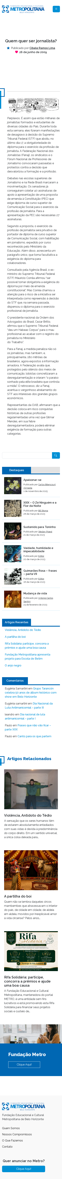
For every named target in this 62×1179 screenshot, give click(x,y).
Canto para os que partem (34, 736)
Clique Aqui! (24, 1064)
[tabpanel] (31, 544)
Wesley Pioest (45, 531)
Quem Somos (11, 1128)
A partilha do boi (15, 636)
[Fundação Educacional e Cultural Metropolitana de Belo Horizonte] (23, 8)
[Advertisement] (31, 26)
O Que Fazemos (12, 1140)
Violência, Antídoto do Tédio (23, 630)
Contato (7, 1146)
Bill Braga (43, 510)
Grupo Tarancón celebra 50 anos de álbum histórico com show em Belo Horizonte (30, 692)
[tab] (16, 470)
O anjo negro (13, 665)
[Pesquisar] (56, 455)
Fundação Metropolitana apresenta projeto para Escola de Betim (27, 656)
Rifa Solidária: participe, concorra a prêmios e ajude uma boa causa (27, 645)
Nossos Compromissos (17, 1134)
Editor (41, 556)
